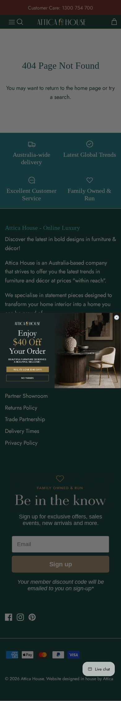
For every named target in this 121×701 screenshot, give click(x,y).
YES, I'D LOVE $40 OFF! (27, 369)
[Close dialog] (116, 317)
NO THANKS (27, 378)
